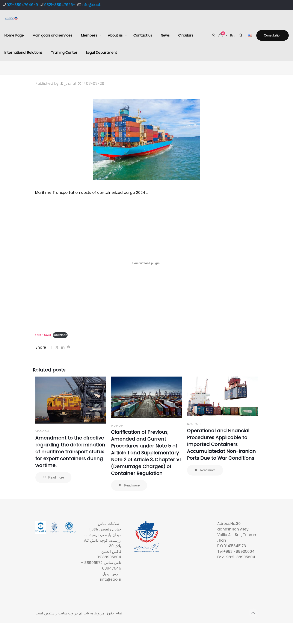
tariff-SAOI (43, 335)
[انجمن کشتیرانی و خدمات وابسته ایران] (11, 18)
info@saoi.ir (92, 4)
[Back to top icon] (253, 612)
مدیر (68, 83)
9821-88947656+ (59, 4)
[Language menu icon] (250, 35)
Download (60, 335)
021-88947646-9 (22, 4)
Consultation (272, 35)
